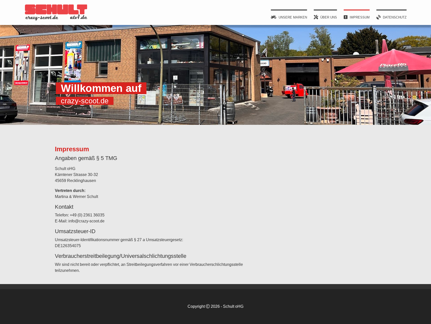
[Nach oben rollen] (420, 313)
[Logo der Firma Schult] (56, 12)
